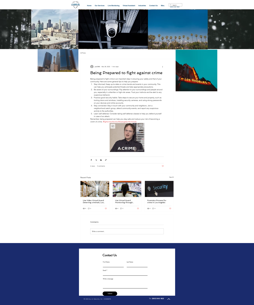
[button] (142, 5)
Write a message (108, 279)
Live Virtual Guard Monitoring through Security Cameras (124, 201)
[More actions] (162, 66)
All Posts (83, 53)
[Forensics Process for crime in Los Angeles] (159, 189)
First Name (106, 262)
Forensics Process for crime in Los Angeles (156, 201)
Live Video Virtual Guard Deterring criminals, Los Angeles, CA (93, 201)
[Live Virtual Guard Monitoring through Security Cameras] (127, 189)
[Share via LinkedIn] (101, 160)
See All (171, 177)
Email (104, 270)
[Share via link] (106, 160)
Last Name (130, 262)
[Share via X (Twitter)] (96, 160)
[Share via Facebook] (91, 160)
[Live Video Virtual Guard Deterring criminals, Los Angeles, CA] (94, 189)
